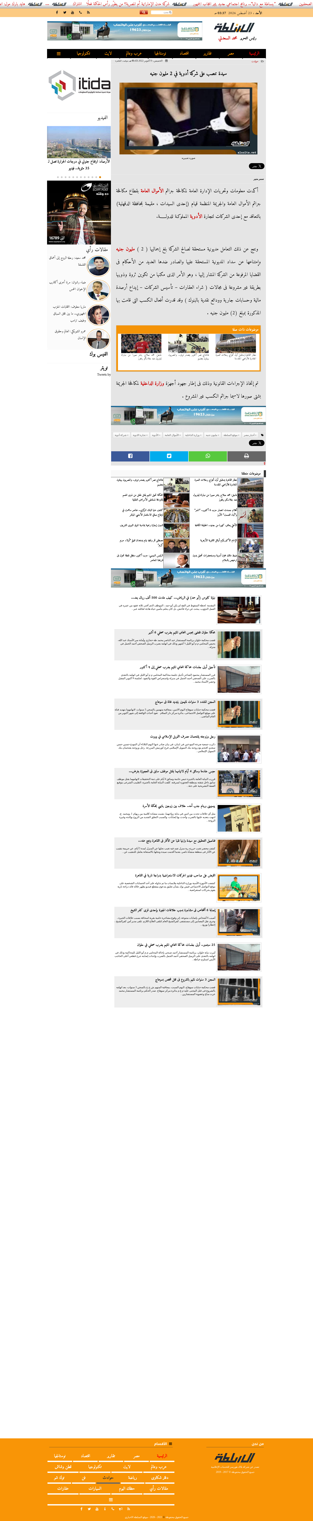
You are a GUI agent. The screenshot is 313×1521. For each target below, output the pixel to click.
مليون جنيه (125, 249)
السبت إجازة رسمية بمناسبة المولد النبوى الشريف (141, 525)
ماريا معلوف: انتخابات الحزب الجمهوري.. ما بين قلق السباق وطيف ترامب (69, 313)
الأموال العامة (152, 191)
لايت (108, 53)
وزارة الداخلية (152, 383)
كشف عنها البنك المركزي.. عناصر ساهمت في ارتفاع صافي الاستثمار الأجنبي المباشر (142, 512)
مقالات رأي (97, 249)
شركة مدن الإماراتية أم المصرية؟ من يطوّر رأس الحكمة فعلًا (164, 4)
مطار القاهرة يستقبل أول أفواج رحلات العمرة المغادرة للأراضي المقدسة (236, 357)
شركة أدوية (120, 435)
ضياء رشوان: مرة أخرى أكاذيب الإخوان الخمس (67, 285)
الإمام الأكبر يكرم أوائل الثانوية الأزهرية (218, 540)
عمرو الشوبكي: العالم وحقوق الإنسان (70, 334)
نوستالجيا (160, 53)
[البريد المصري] (79, 212)
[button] (100, 177)
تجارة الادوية (139, 435)
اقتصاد (184, 53)
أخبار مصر (249, 435)
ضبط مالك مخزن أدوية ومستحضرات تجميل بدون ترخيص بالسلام (215, 558)
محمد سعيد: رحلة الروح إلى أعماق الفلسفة (67, 261)
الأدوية (196, 216)
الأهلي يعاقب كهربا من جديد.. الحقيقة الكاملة (216, 525)
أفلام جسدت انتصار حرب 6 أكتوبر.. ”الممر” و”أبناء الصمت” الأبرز (215, 512)
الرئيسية (254, 53)
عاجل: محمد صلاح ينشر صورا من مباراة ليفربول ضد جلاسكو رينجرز (141, 357)
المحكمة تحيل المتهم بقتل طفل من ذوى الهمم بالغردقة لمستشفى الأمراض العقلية (143, 497)
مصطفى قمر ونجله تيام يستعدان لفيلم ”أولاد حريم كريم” (141, 543)
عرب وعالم (134, 53)
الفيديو (103, 117)
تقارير (207, 53)
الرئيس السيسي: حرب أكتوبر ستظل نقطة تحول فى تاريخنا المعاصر (140, 558)
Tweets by (104, 374)
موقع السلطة (230, 435)
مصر (231, 53)
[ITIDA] (79, 85)
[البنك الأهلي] (188, 417)
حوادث (254, 61)
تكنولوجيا (83, 53)
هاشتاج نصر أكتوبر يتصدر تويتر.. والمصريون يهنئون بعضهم (188, 357)
